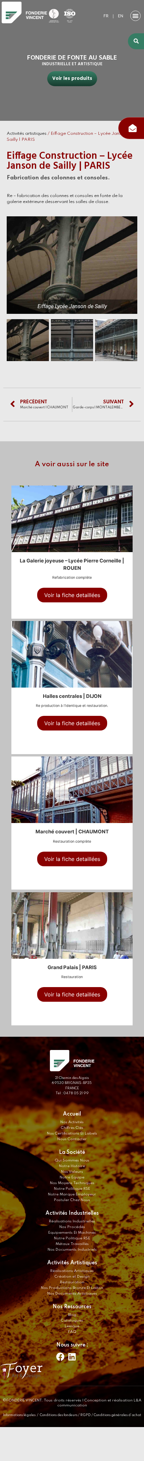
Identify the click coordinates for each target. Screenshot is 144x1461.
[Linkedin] (72, 1356)
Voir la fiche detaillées (72, 595)
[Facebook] (60, 1356)
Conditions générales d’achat (117, 1415)
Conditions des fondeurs (58, 1415)
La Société (72, 1152)
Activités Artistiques (72, 1263)
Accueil (72, 1114)
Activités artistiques (27, 133)
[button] (135, 16)
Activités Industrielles (72, 1213)
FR (106, 15)
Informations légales (19, 1415)
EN (120, 15)
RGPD (85, 1415)
